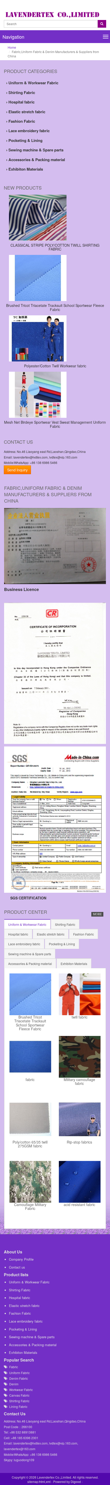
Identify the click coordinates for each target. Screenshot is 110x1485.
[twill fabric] (80, 994)
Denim (12, 1384)
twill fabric (79, 1017)
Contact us (17, 1267)
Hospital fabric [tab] (18, 934)
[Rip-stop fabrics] (80, 1119)
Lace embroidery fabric (28, 130)
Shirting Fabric (21, 92)
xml (48, 1481)
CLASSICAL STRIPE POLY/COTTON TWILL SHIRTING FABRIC (55, 247)
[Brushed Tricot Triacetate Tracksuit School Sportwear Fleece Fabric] (55, 278)
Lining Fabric (17, 1406)
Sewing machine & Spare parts (35, 150)
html (42, 1481)
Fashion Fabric (21, 121)
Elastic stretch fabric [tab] (50, 934)
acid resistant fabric (79, 1205)
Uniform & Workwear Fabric (32, 83)
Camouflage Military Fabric (30, 1207)
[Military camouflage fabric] (80, 1057)
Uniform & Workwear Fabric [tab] (27, 924)
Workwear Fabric (20, 1389)
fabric (30, 1080)
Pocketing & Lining (24, 140)
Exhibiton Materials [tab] (74, 963)
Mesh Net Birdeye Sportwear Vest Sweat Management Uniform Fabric (55, 424)
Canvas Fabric (18, 1395)
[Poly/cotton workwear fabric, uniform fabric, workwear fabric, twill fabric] (55, 338)
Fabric (12, 1367)
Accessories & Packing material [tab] (30, 963)
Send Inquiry (17, 469)
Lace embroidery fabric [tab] (24, 944)
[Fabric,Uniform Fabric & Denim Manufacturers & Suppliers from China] (54, 14)
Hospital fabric (21, 102)
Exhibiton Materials (25, 169)
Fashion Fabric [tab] (83, 934)
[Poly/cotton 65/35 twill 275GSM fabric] (30, 1119)
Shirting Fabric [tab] (65, 924)
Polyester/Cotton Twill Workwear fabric (55, 365)
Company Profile (21, 1259)
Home (12, 47)
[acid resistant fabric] (80, 1182)
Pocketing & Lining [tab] (62, 944)
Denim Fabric (17, 1378)
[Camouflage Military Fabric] (30, 1182)
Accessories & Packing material (36, 159)
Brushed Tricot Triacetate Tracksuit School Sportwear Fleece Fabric (55, 307)
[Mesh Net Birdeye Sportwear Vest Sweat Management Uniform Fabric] (55, 395)
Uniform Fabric (18, 1372)
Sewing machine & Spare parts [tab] (29, 954)
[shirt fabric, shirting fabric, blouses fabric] (55, 218)
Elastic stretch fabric (26, 112)
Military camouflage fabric (79, 1082)
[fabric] (30, 1057)
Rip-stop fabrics (79, 1142)
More (97, 914)
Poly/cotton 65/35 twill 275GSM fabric (30, 1144)
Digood (76, 1481)
